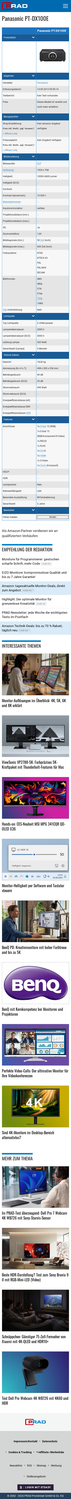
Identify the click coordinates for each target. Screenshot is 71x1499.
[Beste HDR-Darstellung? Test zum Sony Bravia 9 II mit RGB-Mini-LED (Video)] (35, 1249)
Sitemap (41, 1465)
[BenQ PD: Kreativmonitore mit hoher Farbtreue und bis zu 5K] (35, 921)
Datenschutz (49, 1441)
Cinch (43, 465)
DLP (39, 163)
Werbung (56, 1465)
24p (5, 309)
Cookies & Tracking (20, 1452)
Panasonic (42, 83)
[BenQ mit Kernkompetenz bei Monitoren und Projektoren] (35, 983)
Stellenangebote (36, 1476)
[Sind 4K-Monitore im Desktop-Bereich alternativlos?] (35, 1106)
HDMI (43, 455)
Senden (52, 517)
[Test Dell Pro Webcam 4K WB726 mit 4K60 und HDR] (35, 1372)
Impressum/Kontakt (25, 1441)
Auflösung (8, 170)
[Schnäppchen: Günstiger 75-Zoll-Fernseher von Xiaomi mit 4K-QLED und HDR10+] (35, 1310)
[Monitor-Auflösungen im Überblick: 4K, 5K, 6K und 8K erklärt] (35, 674)
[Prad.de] (14, 6)
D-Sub (43, 426)
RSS (29, 1465)
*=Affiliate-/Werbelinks (50, 1452)
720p (39, 298)
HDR (28, 413)
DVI (42, 451)
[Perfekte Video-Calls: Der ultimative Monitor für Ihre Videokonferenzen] (35, 1045)
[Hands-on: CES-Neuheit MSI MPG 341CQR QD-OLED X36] (35, 798)
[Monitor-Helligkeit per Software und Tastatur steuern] (35, 860)
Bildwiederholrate (11, 202)
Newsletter (16, 1465)
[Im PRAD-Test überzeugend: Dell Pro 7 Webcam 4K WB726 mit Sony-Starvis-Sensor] (35, 1187)
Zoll (42, 240)
